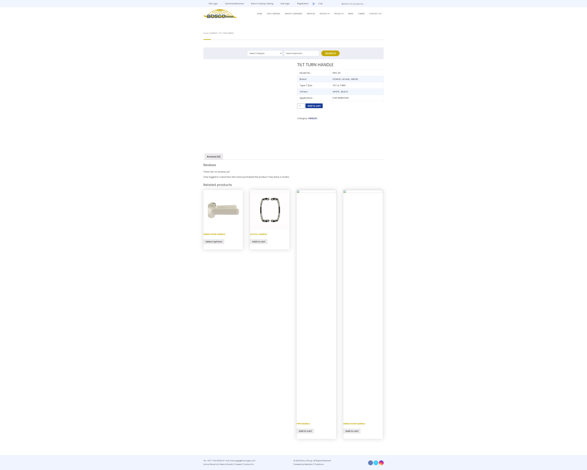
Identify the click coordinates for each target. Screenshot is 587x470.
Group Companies (293, 13)
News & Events (226, 464)
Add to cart (314, 105)
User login (285, 3)
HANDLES (213, 33)
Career (361, 13)
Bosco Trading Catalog (262, 3)
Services (311, 13)
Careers (238, 464)
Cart (320, 3)
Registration (302, 3)
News (350, 13)
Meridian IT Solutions (314, 464)
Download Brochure (234, 3)
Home (259, 13)
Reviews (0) (214, 156)
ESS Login (213, 3)
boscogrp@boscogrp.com (242, 460)
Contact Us (375, 13)
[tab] (214, 157)
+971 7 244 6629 (214, 460)
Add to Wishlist (207, 67)
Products (325, 13)
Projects (339, 13)
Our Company (273, 13)
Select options (214, 241)
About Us (214, 464)
